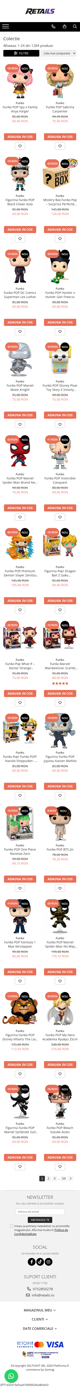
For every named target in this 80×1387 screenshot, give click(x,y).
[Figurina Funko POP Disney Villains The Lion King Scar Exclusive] (20, 1009)
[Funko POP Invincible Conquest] (60, 452)
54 (64, 1178)
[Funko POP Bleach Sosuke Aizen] (60, 1101)
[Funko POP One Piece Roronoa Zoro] (20, 823)
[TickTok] (40, 1262)
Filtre (23, 53)
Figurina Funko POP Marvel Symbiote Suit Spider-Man (20, 1130)
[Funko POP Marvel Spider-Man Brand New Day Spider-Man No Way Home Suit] (20, 452)
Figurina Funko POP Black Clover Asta (20, 202)
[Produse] (6, 27)
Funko (20, 103)
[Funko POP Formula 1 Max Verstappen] (20, 916)
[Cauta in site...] (75, 26)
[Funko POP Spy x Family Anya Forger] (20, 81)
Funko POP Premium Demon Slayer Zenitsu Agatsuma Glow (20, 573)
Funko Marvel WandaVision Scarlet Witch (60, 666)
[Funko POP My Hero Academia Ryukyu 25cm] (60, 1009)
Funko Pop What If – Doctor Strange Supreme (20, 666)
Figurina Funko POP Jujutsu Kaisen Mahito (60, 758)
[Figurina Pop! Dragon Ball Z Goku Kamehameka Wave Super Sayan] (60, 545)
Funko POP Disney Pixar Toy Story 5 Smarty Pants (60, 387)
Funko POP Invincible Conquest (60, 480)
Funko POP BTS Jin (60, 849)
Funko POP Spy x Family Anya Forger (20, 109)
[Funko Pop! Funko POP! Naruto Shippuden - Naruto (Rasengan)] (20, 730)
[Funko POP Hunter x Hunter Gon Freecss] (60, 266)
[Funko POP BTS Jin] (60, 823)
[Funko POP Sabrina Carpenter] (60, 81)
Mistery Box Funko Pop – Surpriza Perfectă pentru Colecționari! (60, 202)
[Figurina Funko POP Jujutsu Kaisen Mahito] (60, 730)
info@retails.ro (42, 1295)
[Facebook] (32, 1262)
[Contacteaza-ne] (53, 26)
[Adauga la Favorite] (20, 146)
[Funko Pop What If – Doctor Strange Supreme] (20, 638)
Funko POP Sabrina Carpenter (60, 109)
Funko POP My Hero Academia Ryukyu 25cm (60, 1037)
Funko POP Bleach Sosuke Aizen (60, 1130)
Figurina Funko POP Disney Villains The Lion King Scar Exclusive (20, 1037)
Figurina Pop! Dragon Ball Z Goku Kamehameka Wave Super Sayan (60, 573)
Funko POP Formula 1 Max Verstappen (20, 944)
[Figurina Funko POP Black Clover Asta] (20, 174)
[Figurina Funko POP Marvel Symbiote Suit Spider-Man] (20, 1101)
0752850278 (42, 1289)
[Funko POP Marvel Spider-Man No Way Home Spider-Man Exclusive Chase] (60, 916)
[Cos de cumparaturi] (64, 26)
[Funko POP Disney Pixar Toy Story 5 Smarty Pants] (60, 359)
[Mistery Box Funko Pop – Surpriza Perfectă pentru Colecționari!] (60, 174)
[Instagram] (48, 1262)
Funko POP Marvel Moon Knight (20, 387)
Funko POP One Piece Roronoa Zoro (20, 851)
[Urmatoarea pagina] (70, 1178)
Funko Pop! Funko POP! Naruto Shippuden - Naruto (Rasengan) (20, 758)
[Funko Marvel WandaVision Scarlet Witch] (60, 638)
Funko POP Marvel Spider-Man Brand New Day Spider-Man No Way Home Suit (20, 480)
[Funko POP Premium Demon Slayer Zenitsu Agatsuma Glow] (20, 545)
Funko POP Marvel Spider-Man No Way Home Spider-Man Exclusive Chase (60, 944)
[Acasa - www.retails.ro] (40, 11)
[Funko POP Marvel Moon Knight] (20, 359)
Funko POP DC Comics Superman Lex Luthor (20, 295)
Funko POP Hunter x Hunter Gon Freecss (60, 295)
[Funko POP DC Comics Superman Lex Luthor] (20, 266)
